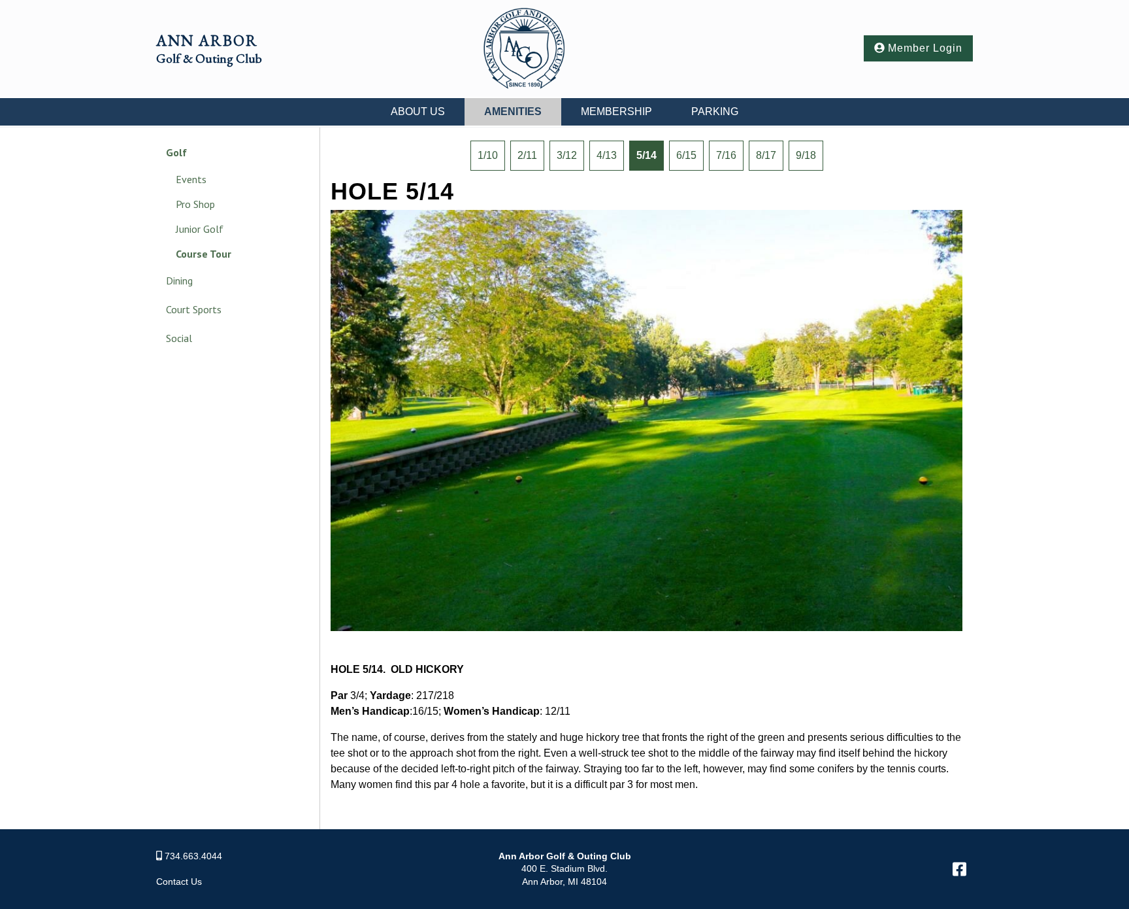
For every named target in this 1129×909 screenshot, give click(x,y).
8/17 (766, 155)
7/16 (726, 155)
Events (191, 179)
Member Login (923, 48)
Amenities (513, 111)
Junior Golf (199, 228)
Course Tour (203, 253)
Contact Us (179, 881)
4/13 (607, 155)
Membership (616, 111)
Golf (176, 152)
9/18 (806, 155)
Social (179, 338)
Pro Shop (195, 204)
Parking (714, 111)
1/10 (488, 155)
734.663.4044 (193, 856)
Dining (179, 280)
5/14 (646, 155)
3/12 (567, 155)
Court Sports (193, 309)
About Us (418, 111)
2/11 (527, 155)
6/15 (686, 155)
